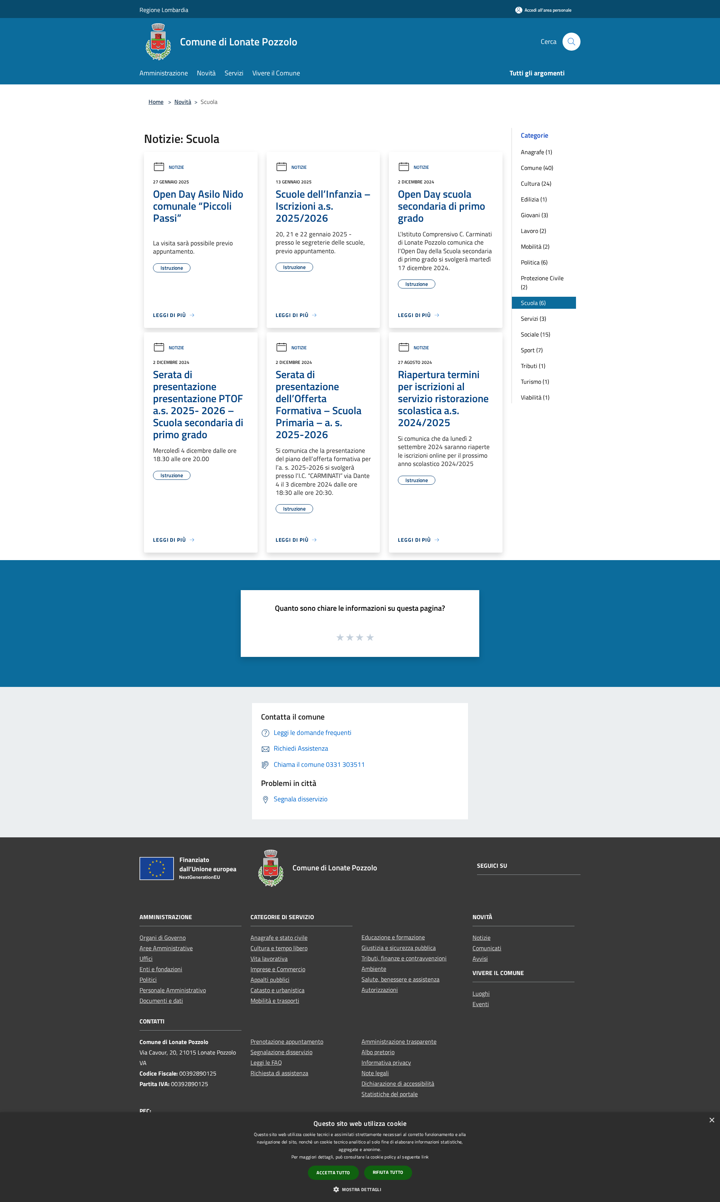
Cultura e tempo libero (279, 948)
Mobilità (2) (535, 246)
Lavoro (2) (533, 230)
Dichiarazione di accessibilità (398, 1083)
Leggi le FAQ (266, 1062)
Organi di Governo (163, 937)
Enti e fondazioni (161, 969)
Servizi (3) (533, 318)
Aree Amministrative (166, 948)
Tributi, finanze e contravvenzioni (404, 958)
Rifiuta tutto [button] (388, 1172)
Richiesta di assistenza (279, 1072)
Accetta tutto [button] (333, 1172)
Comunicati (486, 948)
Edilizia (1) (534, 199)
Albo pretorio (378, 1051)
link (425, 1156)
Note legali (375, 1072)
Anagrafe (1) (536, 151)
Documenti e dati (161, 1000)
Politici (148, 979)
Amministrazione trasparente (399, 1041)
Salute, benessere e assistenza (401, 979)
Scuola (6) (533, 302)
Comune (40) (537, 167)
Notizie (176, 167)
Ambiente (374, 968)
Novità (182, 101)
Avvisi (480, 958)
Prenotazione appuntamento (286, 1041)
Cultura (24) (536, 183)
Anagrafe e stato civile (279, 937)
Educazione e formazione (393, 937)
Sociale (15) (535, 334)
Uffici (146, 958)
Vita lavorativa (269, 958)
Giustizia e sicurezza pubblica (399, 947)
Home (156, 101)
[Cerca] (571, 42)
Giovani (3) (534, 214)
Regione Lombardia (164, 9)
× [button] (711, 1120)
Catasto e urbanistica (277, 990)
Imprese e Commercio (277, 969)
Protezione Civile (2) (542, 282)
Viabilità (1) (535, 397)
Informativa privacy (386, 1062)
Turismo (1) (535, 381)
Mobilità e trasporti (274, 1000)
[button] (360, 1189)
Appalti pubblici (270, 979)
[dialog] (360, 1157)
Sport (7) (532, 350)
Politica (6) (534, 262)
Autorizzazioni (380, 989)
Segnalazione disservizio (281, 1051)
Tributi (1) (533, 365)
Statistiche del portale (390, 1093)
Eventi (480, 1003)
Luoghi (481, 993)
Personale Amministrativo (173, 990)
